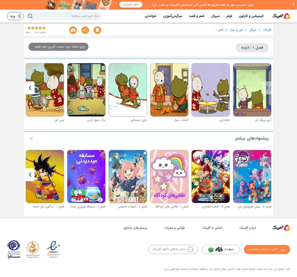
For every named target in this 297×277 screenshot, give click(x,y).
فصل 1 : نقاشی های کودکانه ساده (168, 207)
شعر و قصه (196, 16)
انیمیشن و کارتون (251, 16)
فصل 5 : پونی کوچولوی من (254, 207)
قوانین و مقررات (174, 228)
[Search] (30, 16)
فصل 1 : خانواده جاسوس (132, 207)
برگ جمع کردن (96, 120)
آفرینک (267, 30)
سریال (215, 16)
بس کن (59, 120)
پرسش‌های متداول (135, 228)
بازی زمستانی (139, 120)
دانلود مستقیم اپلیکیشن (263, 249)
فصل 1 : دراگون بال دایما (49, 207)
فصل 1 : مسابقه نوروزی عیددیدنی (85, 207)
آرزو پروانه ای (263, 120)
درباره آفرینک (247, 228)
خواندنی (150, 16)
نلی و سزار (236, 30)
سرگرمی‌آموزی (172, 16)
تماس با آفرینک (212, 228)
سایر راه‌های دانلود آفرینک (168, 249)
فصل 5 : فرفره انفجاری (216, 207)
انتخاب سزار (181, 120)
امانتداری (224, 120)
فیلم (229, 16)
